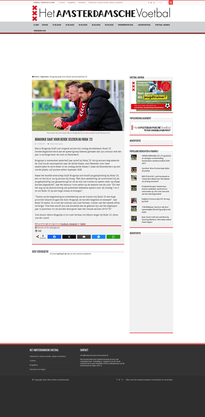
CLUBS (36, 25)
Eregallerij (71, 2)
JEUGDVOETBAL (144, 25)
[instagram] (154, 2)
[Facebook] (148, 2)
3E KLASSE (83, 25)
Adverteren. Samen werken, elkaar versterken (106, 2)
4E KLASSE (96, 25)
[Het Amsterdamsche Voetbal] (102, 13)
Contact (62, 2)
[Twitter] (151, 2)
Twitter (82, 224)
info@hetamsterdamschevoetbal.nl (94, 355)
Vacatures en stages (38, 369)
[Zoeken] (171, 2)
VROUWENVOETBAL (125, 25)
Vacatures (82, 2)
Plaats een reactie (56, 144)
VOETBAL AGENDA (162, 25)
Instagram (73, 224)
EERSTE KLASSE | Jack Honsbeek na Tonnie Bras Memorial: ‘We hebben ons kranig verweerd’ (156, 178)
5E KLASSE (109, 25)
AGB (39, 231)
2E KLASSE (70, 25)
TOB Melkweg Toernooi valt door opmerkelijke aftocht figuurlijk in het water (156, 209)
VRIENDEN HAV (40, 31)
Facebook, (65, 224)
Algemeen (44, 77)
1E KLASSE (56, 25)
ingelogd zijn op (62, 254)
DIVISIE (45, 25)
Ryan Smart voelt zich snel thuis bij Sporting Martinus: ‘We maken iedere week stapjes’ (156, 219)
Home (36, 77)
